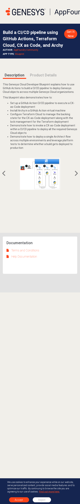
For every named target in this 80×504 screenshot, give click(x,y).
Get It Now (71, 34)
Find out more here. (49, 491)
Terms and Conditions (25, 250)
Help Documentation (24, 256)
